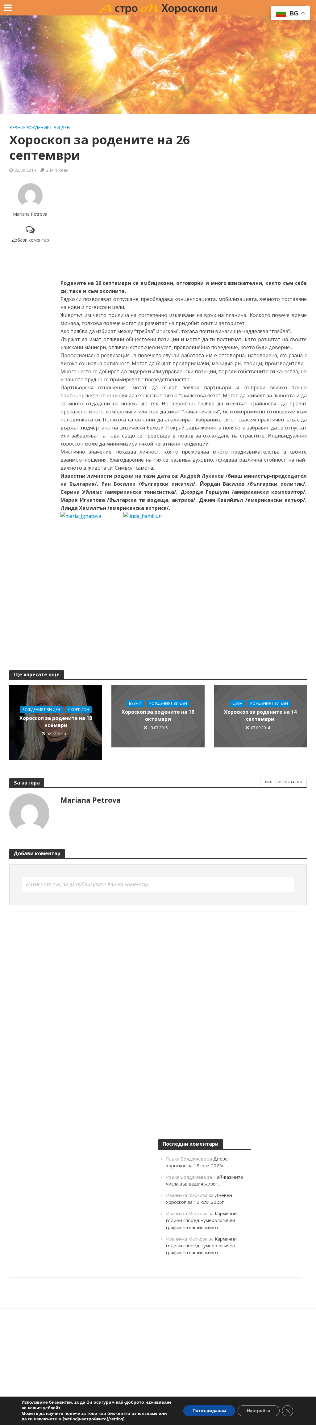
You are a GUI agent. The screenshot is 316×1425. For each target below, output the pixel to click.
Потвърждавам (209, 1411)
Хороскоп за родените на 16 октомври (158, 715)
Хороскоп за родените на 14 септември (260, 715)
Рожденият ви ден (47, 127)
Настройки (258, 1411)
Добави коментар (30, 240)
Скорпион (78, 709)
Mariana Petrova (30, 214)
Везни (16, 127)
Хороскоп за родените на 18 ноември (55, 722)
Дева (237, 703)
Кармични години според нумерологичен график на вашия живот (201, 1220)
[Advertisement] (158, 65)
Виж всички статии (283, 782)
